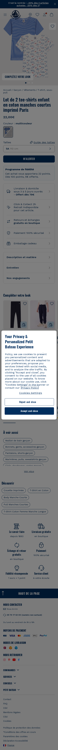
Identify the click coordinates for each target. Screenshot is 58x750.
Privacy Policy (29, 387)
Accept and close (29, 411)
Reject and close (27, 402)
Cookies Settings (30, 392)
